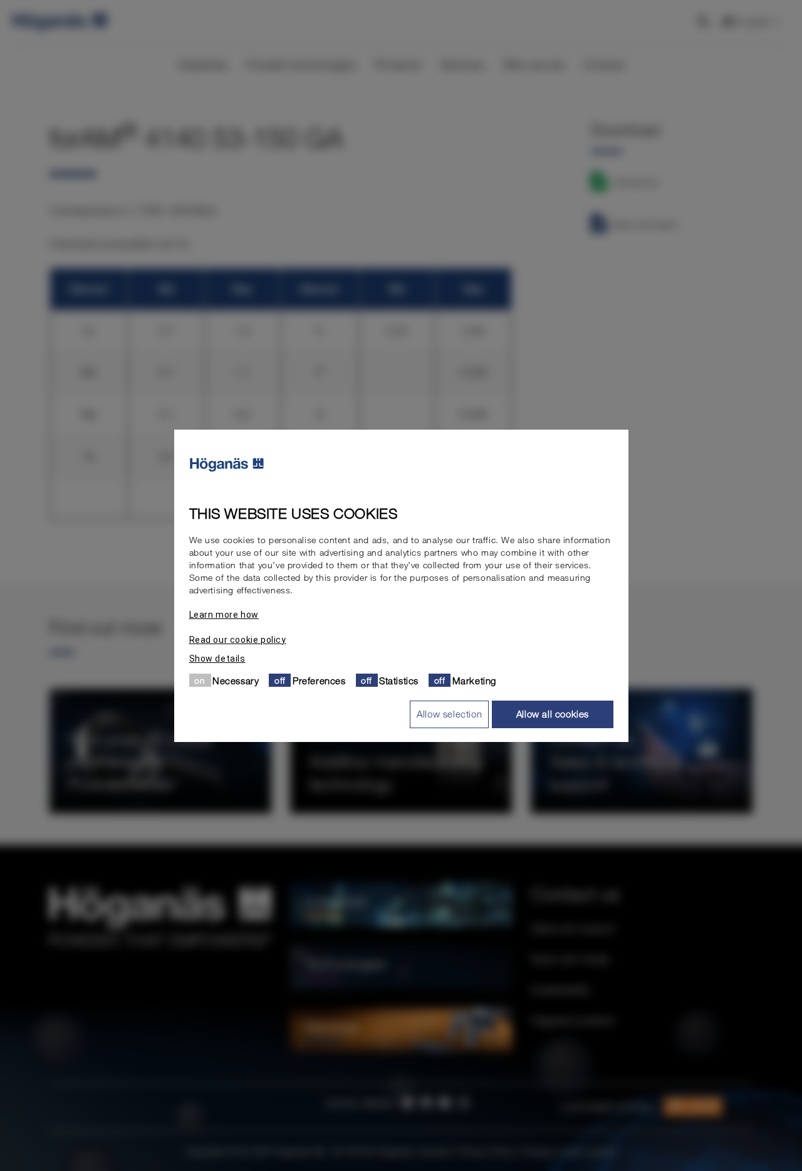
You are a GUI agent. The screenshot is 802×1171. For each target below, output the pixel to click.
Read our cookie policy (237, 639)
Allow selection (449, 713)
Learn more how (224, 614)
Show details (217, 658)
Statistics (399, 680)
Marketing (474, 680)
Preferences (319, 680)
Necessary (235, 680)
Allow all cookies (552, 713)
